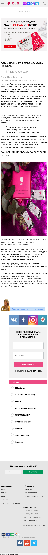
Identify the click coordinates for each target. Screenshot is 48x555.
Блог (28, 12)
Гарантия (28, 489)
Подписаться (28, 364)
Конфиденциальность (34, 496)
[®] (13, 3)
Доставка (5, 499)
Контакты (5, 493)
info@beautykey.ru (30, 520)
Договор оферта (31, 493)
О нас (3, 489)
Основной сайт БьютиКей (34, 525)
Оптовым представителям (12, 503)
